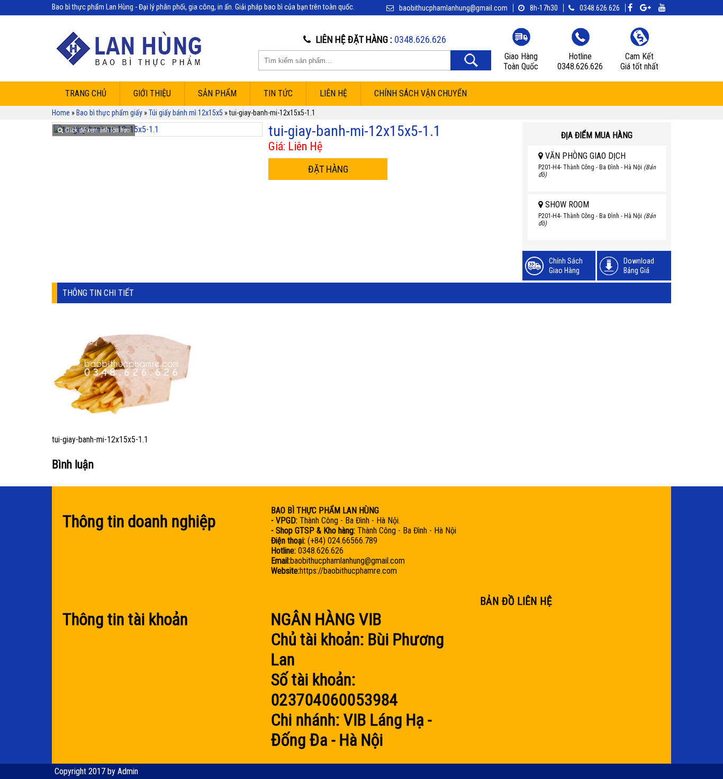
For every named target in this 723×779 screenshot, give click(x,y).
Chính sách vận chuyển (420, 93)
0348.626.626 (600, 8)
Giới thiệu (152, 93)
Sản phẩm (217, 93)
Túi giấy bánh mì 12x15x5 (186, 112)
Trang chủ (85, 93)
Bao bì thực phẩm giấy (109, 112)
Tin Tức (278, 93)
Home (61, 112)
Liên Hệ (333, 93)
